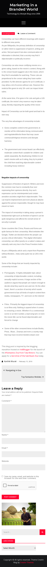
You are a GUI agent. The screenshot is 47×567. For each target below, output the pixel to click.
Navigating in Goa (13, 370)
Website (5, 461)
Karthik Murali (10, 361)
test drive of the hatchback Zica (24, 356)
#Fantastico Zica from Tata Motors (20, 352)
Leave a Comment (27, 33)
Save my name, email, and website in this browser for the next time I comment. (21, 477)
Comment (7, 401)
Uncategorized (8, 33)
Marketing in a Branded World (23, 7)
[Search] (42, 532)
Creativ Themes (27, 562)
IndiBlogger (25, 349)
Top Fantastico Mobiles (31, 377)
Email (5, 448)
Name (5, 435)
